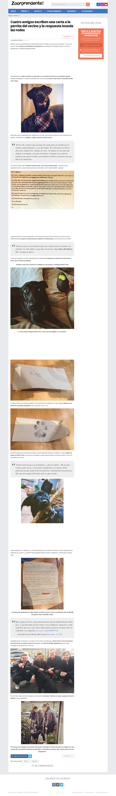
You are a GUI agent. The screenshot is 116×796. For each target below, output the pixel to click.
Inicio (13, 11)
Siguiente (67, 36)
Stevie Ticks (44, 405)
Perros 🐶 (25, 11)
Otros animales (54, 11)
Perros (16, 15)
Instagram (37, 643)
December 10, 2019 (54, 634)
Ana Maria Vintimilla (17, 40)
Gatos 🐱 (38, 11)
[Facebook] (54, 784)
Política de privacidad (102, 792)
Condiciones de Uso (77, 792)
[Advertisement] (42, 63)
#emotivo (34, 761)
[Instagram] (57, 784)
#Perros (26, 761)
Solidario (71, 11)
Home (10, 15)
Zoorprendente (12, 792)
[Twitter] (61, 784)
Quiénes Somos (89, 792)
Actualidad (87, 11)
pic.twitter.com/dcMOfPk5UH (47, 630)
